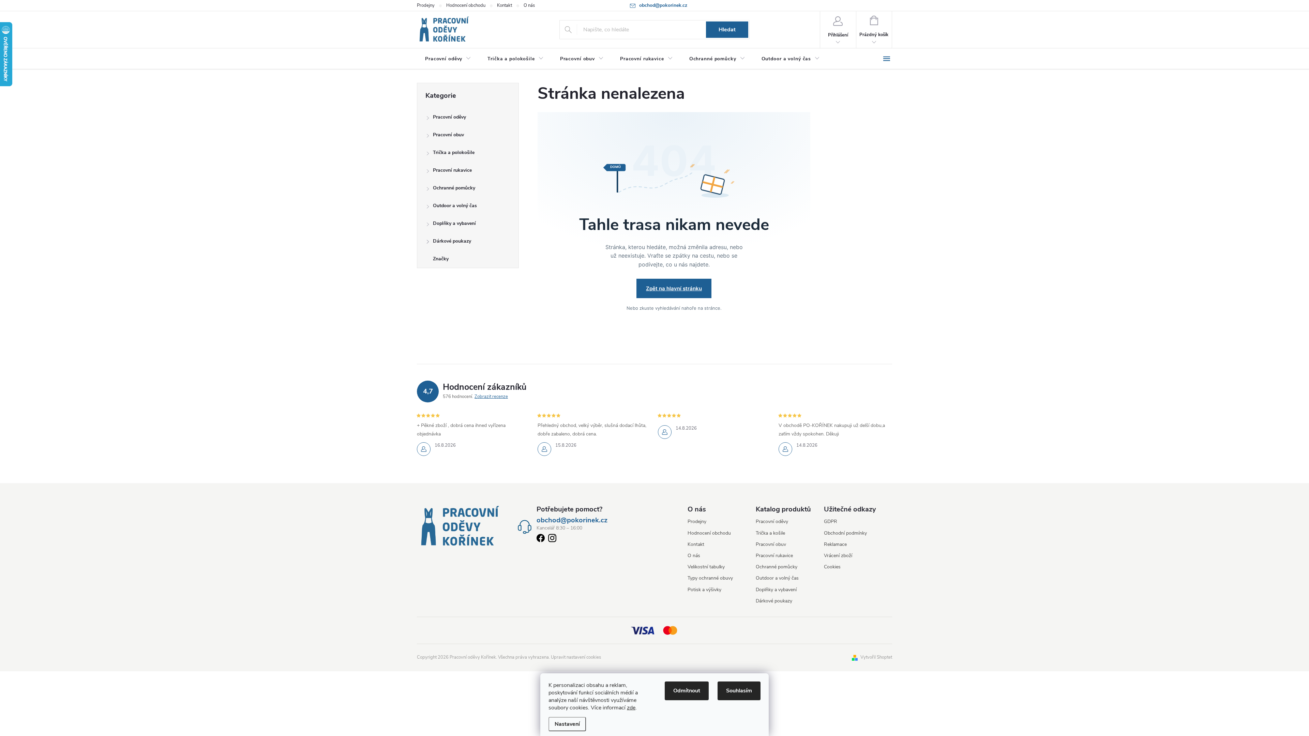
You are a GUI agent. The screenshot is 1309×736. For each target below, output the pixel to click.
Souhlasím (739, 690)
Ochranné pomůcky (454, 188)
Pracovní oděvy (449, 117)
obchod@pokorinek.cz (572, 520)
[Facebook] (541, 539)
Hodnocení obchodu (465, 5)
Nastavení (567, 724)
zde (631, 707)
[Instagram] (552, 539)
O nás (529, 5)
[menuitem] (448, 59)
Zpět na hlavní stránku (674, 288)
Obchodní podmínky (845, 533)
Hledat (727, 29)
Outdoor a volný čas (455, 205)
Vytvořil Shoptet (876, 657)
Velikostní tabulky (706, 567)
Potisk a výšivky (704, 589)
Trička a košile (770, 533)
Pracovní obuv (448, 135)
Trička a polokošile (454, 152)
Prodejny (426, 5)
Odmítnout (686, 690)
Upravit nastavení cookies (576, 657)
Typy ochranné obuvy (710, 578)
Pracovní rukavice (452, 170)
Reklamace (835, 544)
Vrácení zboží (838, 555)
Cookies (832, 567)
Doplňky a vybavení (454, 223)
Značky (441, 259)
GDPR (830, 521)
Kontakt (504, 5)
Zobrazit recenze (491, 397)
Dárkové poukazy (452, 241)
